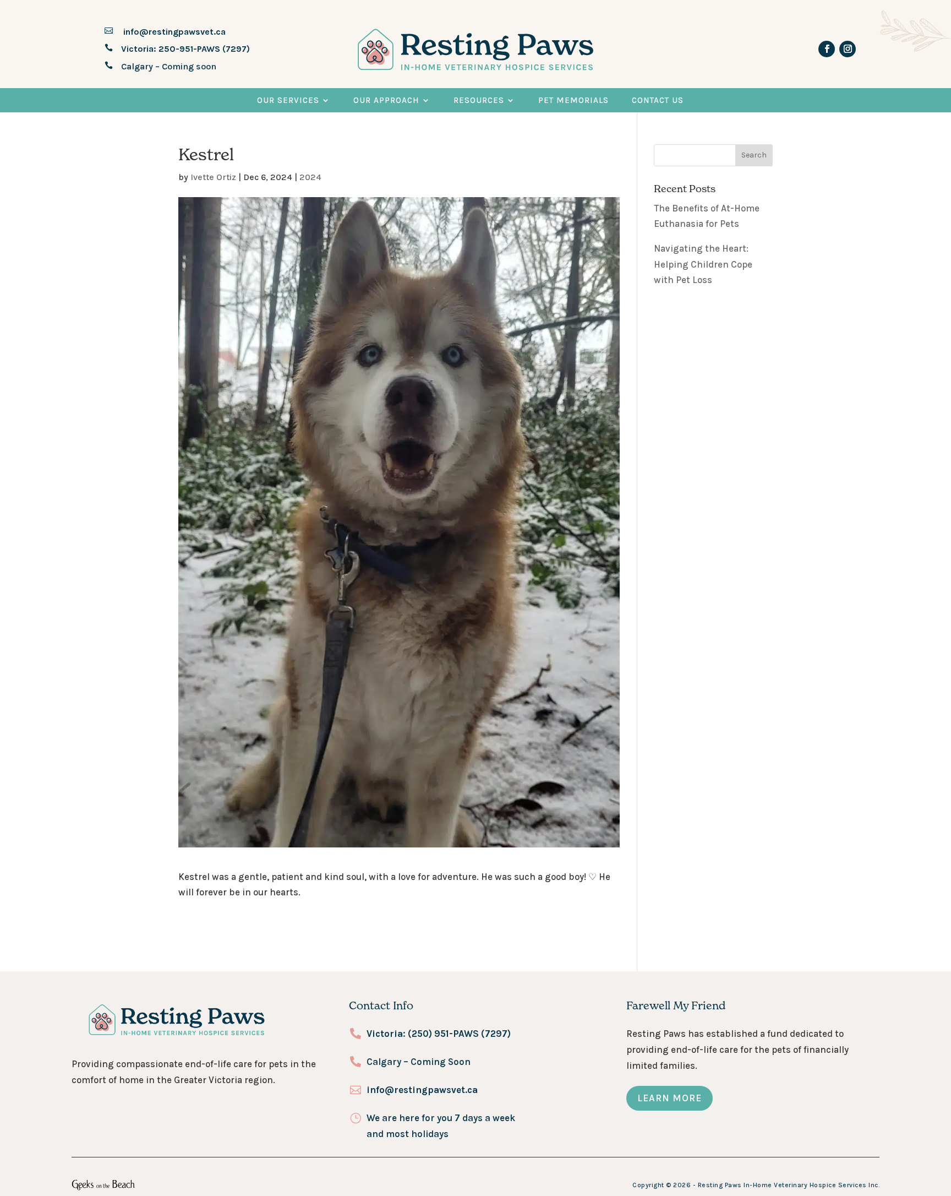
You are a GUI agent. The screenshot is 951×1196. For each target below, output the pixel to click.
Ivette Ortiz (213, 177)
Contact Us (658, 100)
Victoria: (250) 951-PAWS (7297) (439, 1033)
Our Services (288, 100)
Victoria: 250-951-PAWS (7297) (185, 49)
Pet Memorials (573, 100)
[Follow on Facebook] (826, 49)
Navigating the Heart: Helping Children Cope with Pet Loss (703, 264)
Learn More (669, 1098)
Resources (478, 100)
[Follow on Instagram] (847, 49)
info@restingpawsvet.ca (173, 31)
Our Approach (386, 100)
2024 (310, 177)
